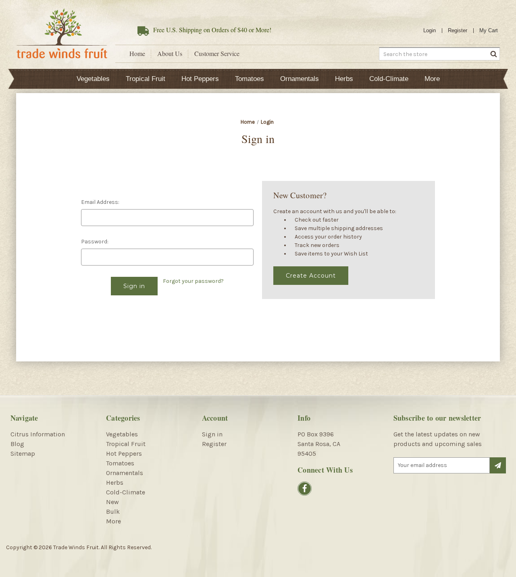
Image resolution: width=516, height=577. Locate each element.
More (432, 79)
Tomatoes (249, 79)
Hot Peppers (200, 79)
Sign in (212, 434)
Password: (94, 241)
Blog (17, 444)
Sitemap (22, 453)
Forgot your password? (193, 281)
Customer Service (216, 54)
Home (137, 54)
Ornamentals (299, 79)
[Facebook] (305, 489)
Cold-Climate (388, 79)
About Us (169, 54)
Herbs (344, 79)
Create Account (311, 275)
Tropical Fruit (145, 79)
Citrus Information (37, 434)
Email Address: (100, 202)
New (112, 502)
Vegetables (93, 79)
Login (429, 30)
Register (457, 30)
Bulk (113, 511)
